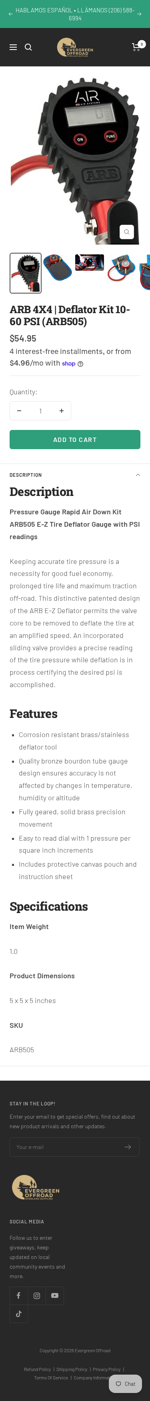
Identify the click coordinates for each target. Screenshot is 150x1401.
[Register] (128, 1147)
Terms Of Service (53, 1377)
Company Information (95, 1377)
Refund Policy (39, 1369)
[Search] (28, 47)
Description (26, 475)
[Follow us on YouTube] (55, 1296)
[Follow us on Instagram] (37, 1296)
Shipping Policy (73, 1369)
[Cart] (136, 47)
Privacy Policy (108, 1369)
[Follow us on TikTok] (19, 1314)
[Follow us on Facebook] (19, 1296)
